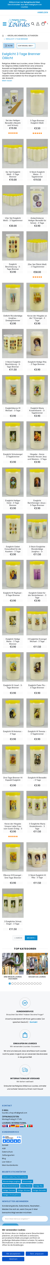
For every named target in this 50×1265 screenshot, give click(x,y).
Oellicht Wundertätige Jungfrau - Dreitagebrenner (12, 318)
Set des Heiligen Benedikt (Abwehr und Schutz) (13, 122)
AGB (4, 1148)
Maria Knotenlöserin (10, 1186)
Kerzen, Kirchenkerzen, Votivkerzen (23, 35)
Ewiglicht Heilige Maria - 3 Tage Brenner (13, 641)
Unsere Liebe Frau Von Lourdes (15, 1177)
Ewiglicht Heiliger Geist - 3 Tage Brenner (12, 502)
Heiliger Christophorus (11, 1195)
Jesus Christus (26, 1186)
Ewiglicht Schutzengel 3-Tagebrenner (12, 455)
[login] (37, 23)
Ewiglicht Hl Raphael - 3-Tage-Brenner (12, 594)
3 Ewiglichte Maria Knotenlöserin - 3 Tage (37, 826)
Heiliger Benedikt (39, 1190)
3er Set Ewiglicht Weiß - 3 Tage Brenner (13, 174)
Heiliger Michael (24, 1190)
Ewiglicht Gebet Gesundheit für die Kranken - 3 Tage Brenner (13, 550)
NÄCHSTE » (31, 938)
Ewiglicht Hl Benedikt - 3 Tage (37, 779)
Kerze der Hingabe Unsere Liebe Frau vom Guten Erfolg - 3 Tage (13, 827)
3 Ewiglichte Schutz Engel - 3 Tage (12, 922)
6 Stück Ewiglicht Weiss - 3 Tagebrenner (37, 174)
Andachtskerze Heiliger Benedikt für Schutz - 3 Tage (37, 220)
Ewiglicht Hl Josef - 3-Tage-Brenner (12, 686)
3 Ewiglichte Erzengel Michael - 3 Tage (37, 640)
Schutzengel (27, 1181)
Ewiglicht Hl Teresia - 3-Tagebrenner (37, 732)
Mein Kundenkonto (10, 1165)
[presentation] (3, 969)
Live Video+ (7, 1162)
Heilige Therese (9, 1190)
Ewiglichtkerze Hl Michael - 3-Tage (12, 409)
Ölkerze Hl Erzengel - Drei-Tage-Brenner (12, 876)
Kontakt (33, 1022)
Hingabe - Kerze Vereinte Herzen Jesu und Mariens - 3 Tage (37, 456)
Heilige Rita (38, 1186)
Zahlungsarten (8, 1155)
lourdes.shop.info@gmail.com (14, 1113)
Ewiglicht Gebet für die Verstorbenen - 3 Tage (37, 595)
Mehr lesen (7, 80)
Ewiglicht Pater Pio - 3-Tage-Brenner (37, 686)
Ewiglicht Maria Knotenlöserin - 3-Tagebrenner (37, 410)
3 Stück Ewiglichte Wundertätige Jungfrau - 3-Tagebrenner (37, 550)
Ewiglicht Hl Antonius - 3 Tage (12, 732)
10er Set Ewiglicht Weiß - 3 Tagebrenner (12, 219)
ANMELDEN (43, 12)
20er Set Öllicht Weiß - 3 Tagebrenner (37, 265)
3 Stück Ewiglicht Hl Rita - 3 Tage (37, 876)
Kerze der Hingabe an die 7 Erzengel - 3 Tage (37, 318)
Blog (4, 1158)
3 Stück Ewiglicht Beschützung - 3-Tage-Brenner (12, 364)
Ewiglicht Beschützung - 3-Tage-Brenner (12, 266)
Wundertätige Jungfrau (11, 1181)
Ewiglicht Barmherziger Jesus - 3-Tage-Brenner (37, 502)
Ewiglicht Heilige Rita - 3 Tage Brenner (37, 363)
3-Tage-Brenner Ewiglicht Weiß (37, 121)
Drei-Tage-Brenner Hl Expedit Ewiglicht (12, 779)
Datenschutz (7, 1152)
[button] (32, 24)
